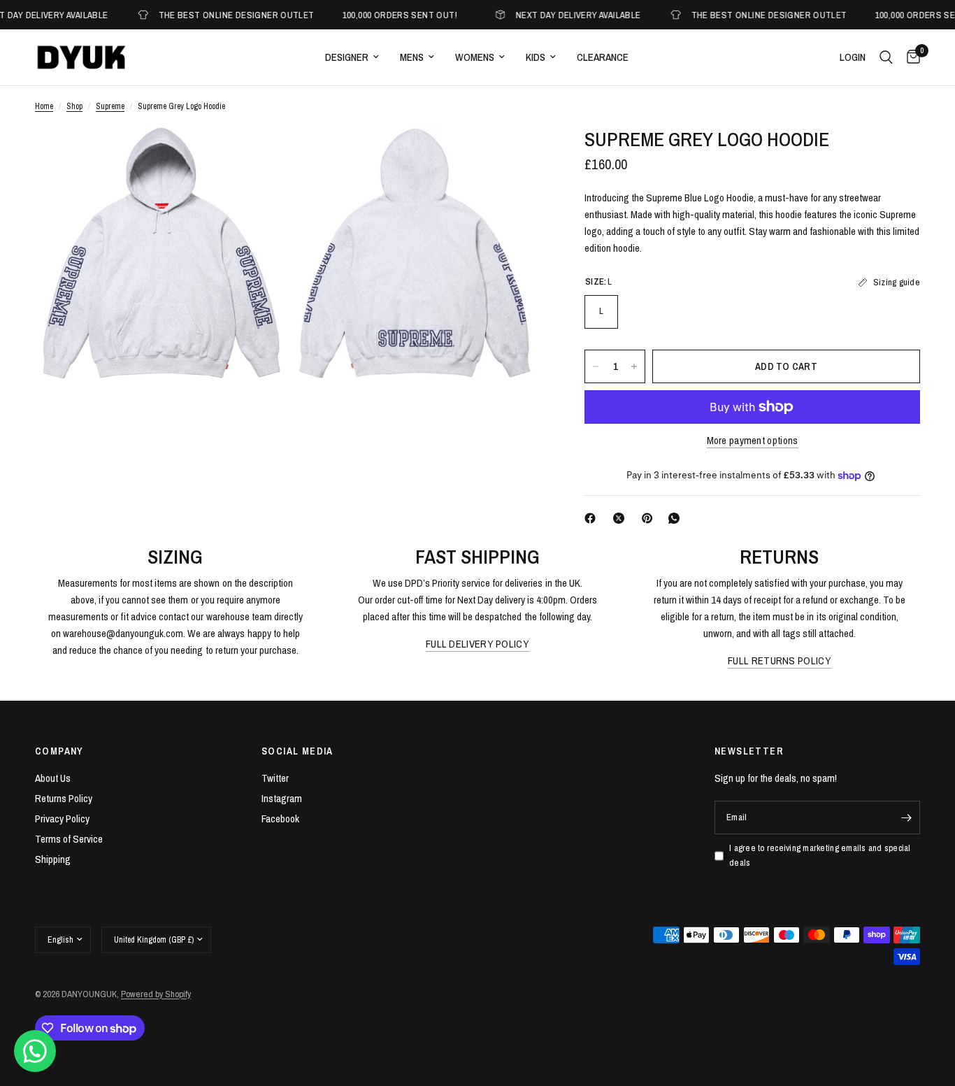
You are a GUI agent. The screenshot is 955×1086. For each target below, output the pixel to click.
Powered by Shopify (156, 994)
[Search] (886, 57)
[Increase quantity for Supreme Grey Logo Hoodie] (634, 366)
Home (44, 106)
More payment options (752, 440)
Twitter (275, 778)
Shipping (53, 859)
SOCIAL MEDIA (297, 751)
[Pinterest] (650, 518)
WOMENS (474, 57)
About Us (53, 778)
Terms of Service (69, 838)
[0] (910, 57)
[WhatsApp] (676, 518)
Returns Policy (63, 798)
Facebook (280, 818)
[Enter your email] (906, 817)
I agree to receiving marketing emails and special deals (820, 855)
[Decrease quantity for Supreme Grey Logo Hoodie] (595, 366)
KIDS (535, 57)
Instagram (281, 798)
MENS (412, 57)
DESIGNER (346, 57)
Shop (74, 106)
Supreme (110, 106)
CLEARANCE (603, 57)
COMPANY (59, 751)
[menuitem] (352, 57)
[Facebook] (592, 518)
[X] (621, 518)
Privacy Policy (62, 818)
